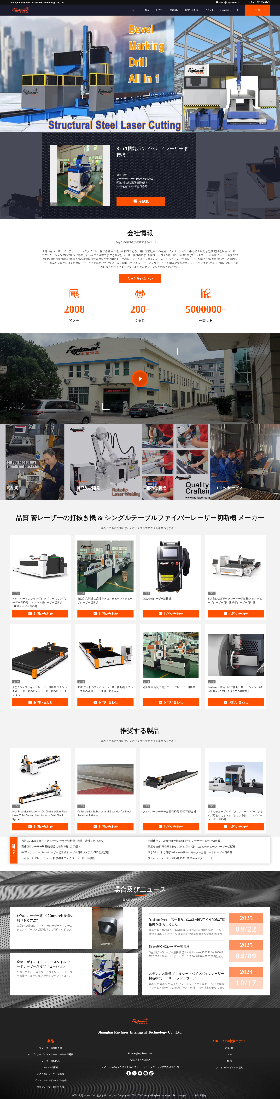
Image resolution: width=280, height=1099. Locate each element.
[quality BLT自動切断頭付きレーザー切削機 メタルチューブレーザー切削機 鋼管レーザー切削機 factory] (236, 566)
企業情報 (173, 10)
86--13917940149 (260, 2)
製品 (147, 10)
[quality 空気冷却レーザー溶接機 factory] (171, 566)
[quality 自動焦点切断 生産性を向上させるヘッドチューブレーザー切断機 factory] (105, 566)
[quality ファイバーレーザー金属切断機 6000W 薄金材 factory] (171, 779)
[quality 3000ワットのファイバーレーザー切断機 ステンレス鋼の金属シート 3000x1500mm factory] (105, 655)
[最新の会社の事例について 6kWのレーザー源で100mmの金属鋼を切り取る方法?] (107, 928)
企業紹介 (229, 1048)
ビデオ (159, 10)
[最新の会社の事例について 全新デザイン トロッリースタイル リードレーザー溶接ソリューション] (107, 974)
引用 (257, 10)
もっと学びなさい (140, 278)
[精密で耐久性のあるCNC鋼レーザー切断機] (140, 378)
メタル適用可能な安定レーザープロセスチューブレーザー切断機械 (187, 850)
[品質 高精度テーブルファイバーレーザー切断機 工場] (80, 175)
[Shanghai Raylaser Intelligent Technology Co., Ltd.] (20, 10)
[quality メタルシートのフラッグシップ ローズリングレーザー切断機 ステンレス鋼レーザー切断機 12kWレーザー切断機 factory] (40, 566)
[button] (130, 131)
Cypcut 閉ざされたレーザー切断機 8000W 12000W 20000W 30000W (61, 850)
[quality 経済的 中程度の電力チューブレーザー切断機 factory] (171, 655)
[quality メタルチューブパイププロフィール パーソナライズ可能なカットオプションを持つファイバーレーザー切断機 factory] (236, 779)
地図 (229, 1061)
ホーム (135, 10)
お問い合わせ (191, 10)
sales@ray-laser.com (230, 2)
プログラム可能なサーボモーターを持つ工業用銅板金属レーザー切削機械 (190, 844)
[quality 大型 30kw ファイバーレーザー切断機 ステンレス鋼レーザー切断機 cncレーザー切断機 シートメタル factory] (40, 655)
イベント (209, 10)
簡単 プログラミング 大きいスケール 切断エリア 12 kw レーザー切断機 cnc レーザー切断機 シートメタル (80, 844)
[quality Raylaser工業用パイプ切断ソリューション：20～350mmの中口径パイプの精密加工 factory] (236, 655)
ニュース (229, 1054)
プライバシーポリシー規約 (229, 1067)
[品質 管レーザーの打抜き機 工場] (140, 74)
